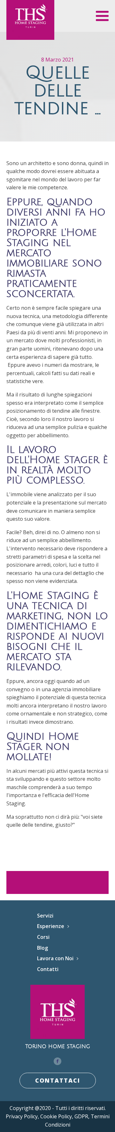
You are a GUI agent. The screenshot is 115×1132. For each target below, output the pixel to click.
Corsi (43, 936)
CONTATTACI (57, 1080)
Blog (42, 947)
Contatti (47, 969)
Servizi (45, 915)
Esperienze (50, 926)
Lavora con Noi (55, 958)
